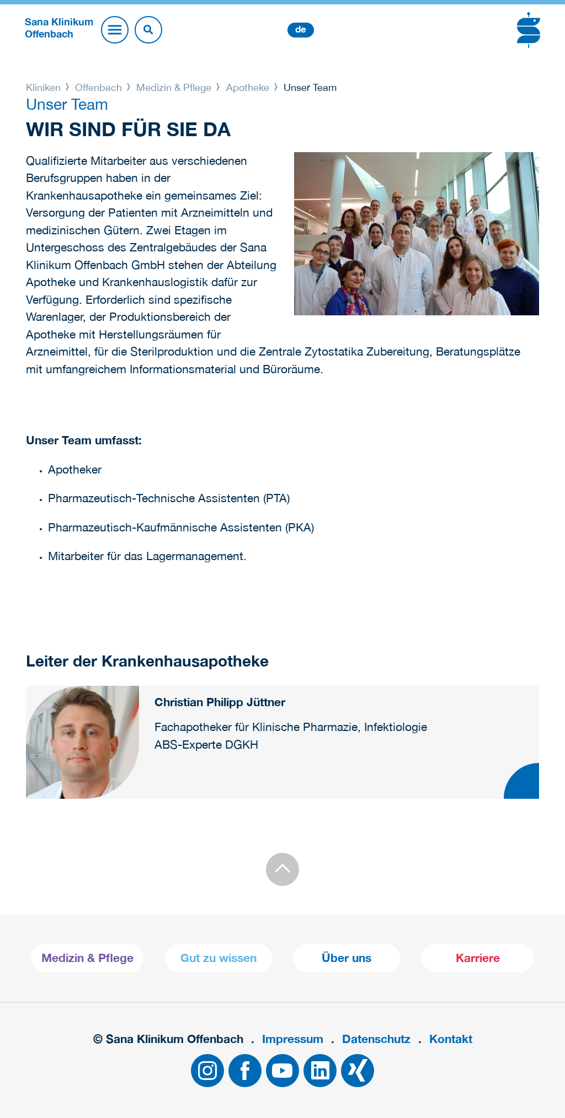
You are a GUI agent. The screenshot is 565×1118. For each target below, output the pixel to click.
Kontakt (450, 1039)
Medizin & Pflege (174, 87)
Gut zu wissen (218, 958)
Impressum (292, 1039)
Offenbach (98, 87)
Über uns (346, 958)
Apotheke (247, 87)
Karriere (478, 958)
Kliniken (44, 87)
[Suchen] (148, 30)
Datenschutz (376, 1039)
